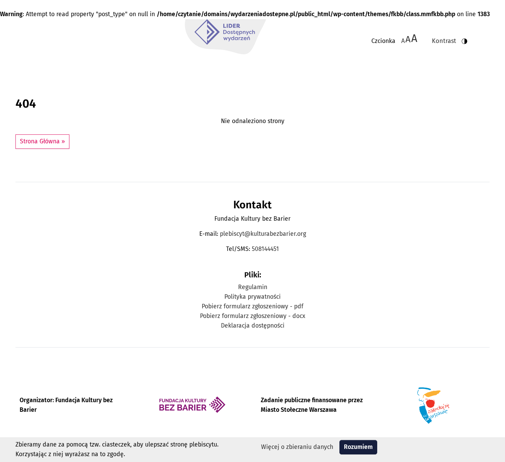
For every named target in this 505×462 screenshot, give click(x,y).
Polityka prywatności (252, 296)
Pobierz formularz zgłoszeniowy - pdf (252, 306)
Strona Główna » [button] (42, 141)
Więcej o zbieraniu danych (297, 447)
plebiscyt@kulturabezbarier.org (263, 234)
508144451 (265, 249)
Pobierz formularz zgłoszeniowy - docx (252, 316)
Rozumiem (358, 447)
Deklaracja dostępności (252, 325)
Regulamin (252, 287)
